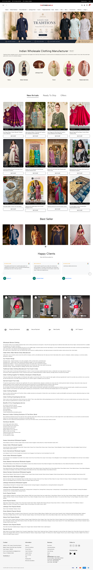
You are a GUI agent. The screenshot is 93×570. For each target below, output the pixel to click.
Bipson (43, 513)
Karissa (16, 496)
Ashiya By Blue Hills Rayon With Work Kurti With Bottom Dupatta (79, 170)
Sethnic (58, 502)
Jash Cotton (31, 513)
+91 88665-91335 (10, 553)
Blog (48, 555)
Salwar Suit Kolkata (26, 480)
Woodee (78, 495)
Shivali (86, 496)
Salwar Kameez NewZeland (70, 474)
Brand (48, 553)
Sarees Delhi (20, 447)
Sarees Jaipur (45, 447)
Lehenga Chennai (21, 490)
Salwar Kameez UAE (81, 474)
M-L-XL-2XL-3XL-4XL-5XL (79, 164)
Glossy (65, 514)
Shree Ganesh (76, 514)
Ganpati (28, 514)
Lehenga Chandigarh (73, 489)
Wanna (31, 496)
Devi (65, 495)
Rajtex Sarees (6, 531)
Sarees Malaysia (6, 442)
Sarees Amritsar (83, 447)
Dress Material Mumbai (8, 468)
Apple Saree (5, 502)
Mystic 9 (57, 496)
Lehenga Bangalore (64, 489)
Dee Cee (42, 495)
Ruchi (42, 504)
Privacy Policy (28, 549)
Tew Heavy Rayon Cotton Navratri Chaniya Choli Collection (12, 133)
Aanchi (69, 532)
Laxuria (65, 532)
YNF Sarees (14, 504)
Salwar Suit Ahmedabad (8, 480)
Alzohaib (84, 520)
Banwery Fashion (23, 520)
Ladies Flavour (48, 495)
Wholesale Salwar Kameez (8, 365)
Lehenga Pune (36, 489)
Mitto (66, 496)
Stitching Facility (50, 549)
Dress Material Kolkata (41, 469)
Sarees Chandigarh (66, 447)
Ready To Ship (49, 95)
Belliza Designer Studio (72, 520)
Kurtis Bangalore (55, 457)
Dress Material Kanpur (74, 468)
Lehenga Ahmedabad (82, 489)
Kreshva (77, 532)
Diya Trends (34, 495)
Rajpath (38, 502)
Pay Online (49, 545)
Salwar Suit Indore (32, 478)
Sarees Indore (27, 447)
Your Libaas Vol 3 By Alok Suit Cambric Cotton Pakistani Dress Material (56, 133)
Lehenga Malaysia (6, 484)
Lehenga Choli (32, 9)
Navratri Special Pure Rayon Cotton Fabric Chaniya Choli (79, 133)
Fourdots (5, 522)
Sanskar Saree (30, 502)
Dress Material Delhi (28, 468)
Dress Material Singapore (47, 463)
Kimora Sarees (31, 504)
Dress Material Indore (37, 468)
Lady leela (55, 531)
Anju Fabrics (81, 496)
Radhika (8, 495)
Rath (42, 502)
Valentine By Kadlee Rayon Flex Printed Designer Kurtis (34, 207)
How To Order (28, 555)
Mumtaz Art (26, 513)
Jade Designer (47, 526)
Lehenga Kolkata (14, 490)
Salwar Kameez (13, 9)
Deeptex (74, 495)
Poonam (13, 496)
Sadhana (83, 513)
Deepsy (32, 514)
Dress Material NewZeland (68, 463)
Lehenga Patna (43, 489)
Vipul (45, 504)
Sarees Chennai (13, 448)
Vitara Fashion (54, 495)
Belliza (40, 513)
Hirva (29, 496)
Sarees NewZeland (48, 442)
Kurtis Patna (37, 457)
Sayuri (10, 519)
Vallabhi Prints (82, 532)
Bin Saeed (43, 514)
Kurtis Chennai (6, 459)
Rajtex (35, 502)
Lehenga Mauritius (44, 484)
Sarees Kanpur (51, 447)
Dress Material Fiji (17, 463)
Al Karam (13, 520)
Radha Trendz (40, 526)
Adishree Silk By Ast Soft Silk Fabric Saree (57, 206)
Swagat (30, 519)
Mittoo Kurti (50, 532)
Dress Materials (23, 9)
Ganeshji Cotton (62, 513)
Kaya (67, 495)
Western (79, 9)
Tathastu (15, 508)
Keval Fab (10, 526)
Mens (66, 9)
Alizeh (38, 495)
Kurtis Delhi (20, 457)
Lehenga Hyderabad (15, 489)
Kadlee (4, 496)
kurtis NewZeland (45, 453)
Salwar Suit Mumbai (7, 478)
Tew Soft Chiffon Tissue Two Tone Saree (12, 206)
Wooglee (36, 496)
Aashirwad (18, 519)
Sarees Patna (38, 447)
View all (71, 50)
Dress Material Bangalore (85, 468)
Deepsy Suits (62, 519)
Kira (35, 504)
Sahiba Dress (35, 519)
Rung (69, 496)
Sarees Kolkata (6, 448)
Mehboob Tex (72, 519)
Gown (52, 9)
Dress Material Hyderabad (18, 468)
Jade (62, 514)
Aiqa (51, 519)
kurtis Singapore (31, 453)
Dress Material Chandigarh (9, 469)
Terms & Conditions (29, 547)
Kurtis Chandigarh (63, 457)
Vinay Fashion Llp (79, 519)
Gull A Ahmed (37, 514)
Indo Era (25, 496)
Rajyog (45, 502)
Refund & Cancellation (29, 560)
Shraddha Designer (16, 526)
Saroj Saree (24, 502)
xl (33, 164)
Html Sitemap (50, 551)
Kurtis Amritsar (79, 457)
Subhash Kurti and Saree (16, 495)
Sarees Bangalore (58, 447)
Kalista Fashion (12, 502)
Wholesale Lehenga (7, 366)
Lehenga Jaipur (49, 489)
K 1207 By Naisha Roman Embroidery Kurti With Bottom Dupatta (13, 170)
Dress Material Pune (47, 468)
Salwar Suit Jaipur (56, 478)
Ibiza (39, 519)
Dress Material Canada (26, 463)
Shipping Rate (28, 558)
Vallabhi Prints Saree (7, 504)
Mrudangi (21, 496)
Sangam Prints (18, 502)
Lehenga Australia (27, 484)
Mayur (13, 513)
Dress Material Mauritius (57, 463)
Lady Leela (48, 496)
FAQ (26, 556)
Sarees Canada (18, 442)
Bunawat (48, 502)
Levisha (53, 513)
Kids (62, 9)
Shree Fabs (17, 520)
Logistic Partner (28, 553)
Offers (63, 95)
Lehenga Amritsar (6, 490)
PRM (30, 495)
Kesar (19, 508)
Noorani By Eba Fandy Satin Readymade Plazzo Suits (56, 170)
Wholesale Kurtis (6, 362)
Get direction (6, 555)
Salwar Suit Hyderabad (16, 478)
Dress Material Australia (36, 463)
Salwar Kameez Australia (37, 474)
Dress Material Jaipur (65, 468)
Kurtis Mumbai (6, 457)
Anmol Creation (69, 502)
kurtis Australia (24, 453)
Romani (36, 513)
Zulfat (72, 514)
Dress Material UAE (78, 463)
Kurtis (39, 9)
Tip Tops (72, 496)
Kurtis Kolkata (86, 457)
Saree (6, 9)
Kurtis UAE (52, 453)
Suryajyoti (17, 513)
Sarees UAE (55, 442)
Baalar (80, 513)
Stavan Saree (53, 502)
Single (85, 9)
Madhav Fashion (12, 514)
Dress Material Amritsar (31, 469)
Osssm (43, 496)
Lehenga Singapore (36, 484)
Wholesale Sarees (6, 360)
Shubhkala (11, 508)
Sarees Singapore (32, 442)
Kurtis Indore (25, 457)
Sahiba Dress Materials (70, 513)
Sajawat (13, 519)
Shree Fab (5, 526)
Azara (57, 513)
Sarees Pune (32, 447)
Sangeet (58, 532)
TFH (74, 502)
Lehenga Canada (19, 484)
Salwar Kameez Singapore (48, 474)
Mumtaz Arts (85, 519)
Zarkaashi (22, 504)
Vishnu (87, 532)
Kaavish (60, 520)
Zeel (7, 508)
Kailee (23, 495)
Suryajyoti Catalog (26, 531)
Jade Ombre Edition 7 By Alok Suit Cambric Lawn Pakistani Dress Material (35, 133)
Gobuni (81, 502)
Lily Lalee (86, 495)
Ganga (76, 513)
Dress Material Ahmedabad (20, 469)
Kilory (54, 519)
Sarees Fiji (12, 442)
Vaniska (70, 495)
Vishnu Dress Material (50, 514)
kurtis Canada (17, 453)
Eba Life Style (10, 522)
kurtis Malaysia (6, 453)
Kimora (67, 519)
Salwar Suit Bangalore (73, 478)
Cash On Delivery (28, 551)
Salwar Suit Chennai (35, 480)
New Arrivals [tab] (33, 95)
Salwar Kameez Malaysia (8, 474)
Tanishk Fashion (44, 520)
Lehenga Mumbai (6, 489)
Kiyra (19, 504)
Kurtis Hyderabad (13, 457)
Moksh (82, 495)
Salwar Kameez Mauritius (59, 474)
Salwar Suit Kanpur (64, 478)
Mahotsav (77, 502)
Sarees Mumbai (6, 447)
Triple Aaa (24, 514)
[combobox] (5, 5)
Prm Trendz (19, 514)
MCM (69, 514)
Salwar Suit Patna (48, 478)
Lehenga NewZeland (53, 484)
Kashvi (38, 504)
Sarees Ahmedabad (75, 447)
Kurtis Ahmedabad (71, 457)
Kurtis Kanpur (49, 457)
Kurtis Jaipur (42, 457)
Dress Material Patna (56, 468)
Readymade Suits (46, 9)
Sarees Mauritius (40, 442)
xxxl (40, 164)
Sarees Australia (25, 442)
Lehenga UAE (60, 484)
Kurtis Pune (31, 457)
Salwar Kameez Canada (27, 474)
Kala (50, 513)
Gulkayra (22, 519)
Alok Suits (5, 513)
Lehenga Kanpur (56, 489)
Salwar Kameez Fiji (17, 474)
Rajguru (73, 532)
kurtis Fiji (12, 453)
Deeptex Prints (19, 531)
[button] (45, 246)
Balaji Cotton (58, 514)
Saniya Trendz (55, 520)
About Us (27, 545)
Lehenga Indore (29, 489)
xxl (36, 164)
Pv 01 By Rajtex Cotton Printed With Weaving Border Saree (78, 207)
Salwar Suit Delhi (25, 478)
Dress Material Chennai (51, 469)
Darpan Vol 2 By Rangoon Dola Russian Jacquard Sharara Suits (34, 170)
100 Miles (8, 496)
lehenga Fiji (13, 484)
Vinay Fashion (6, 514)
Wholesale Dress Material (8, 363)
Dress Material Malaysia (8, 463)
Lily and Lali (61, 496)
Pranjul (21, 513)
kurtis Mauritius (38, 453)
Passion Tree (60, 495)
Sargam (42, 519)
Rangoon (26, 495)
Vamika (4, 498)
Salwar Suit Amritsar (17, 480)
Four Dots (35, 520)
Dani (46, 519)
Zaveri (15, 522)
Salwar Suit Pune (40, 478)
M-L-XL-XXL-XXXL (13, 164)
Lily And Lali (60, 531)
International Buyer (51, 547)
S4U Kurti (18, 532)
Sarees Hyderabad (13, 447)
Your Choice (5, 519)
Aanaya (12, 534)
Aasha (32, 526)
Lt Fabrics (63, 502)
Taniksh (4, 495)
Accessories (72, 9)
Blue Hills (52, 496)
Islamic (56, 9)
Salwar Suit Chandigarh (82, 478)
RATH (14, 532)
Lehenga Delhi (22, 489)
